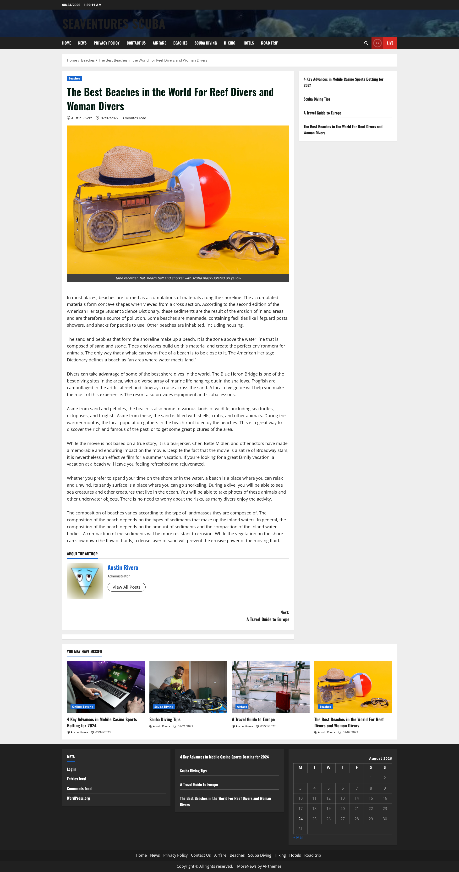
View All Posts (127, 587)
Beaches (180, 43)
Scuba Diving (206, 43)
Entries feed (76, 778)
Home (66, 43)
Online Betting (82, 707)
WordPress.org (78, 798)
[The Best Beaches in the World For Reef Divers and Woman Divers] (353, 687)
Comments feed (79, 788)
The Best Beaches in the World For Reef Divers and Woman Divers (349, 722)
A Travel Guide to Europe (323, 113)
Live (390, 43)
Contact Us (136, 43)
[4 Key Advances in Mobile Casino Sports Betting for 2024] (106, 687)
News (82, 43)
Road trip (269, 43)
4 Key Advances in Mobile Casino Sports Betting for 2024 (102, 722)
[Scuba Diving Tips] (188, 687)
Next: (267, 615)
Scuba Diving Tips (317, 99)
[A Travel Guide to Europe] (271, 687)
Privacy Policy (107, 43)
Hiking (229, 43)
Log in (71, 769)
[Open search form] (366, 43)
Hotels (248, 43)
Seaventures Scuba (113, 23)
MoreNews (247, 866)
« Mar (298, 837)
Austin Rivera (82, 118)
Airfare (159, 43)
